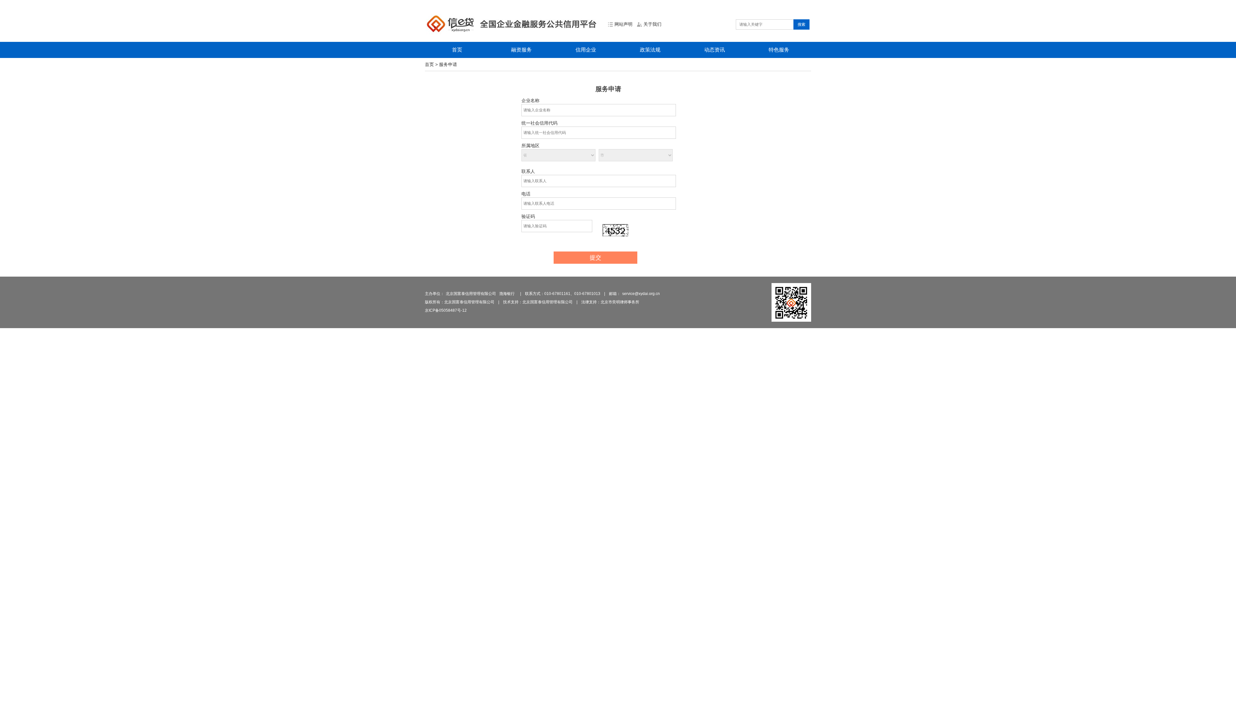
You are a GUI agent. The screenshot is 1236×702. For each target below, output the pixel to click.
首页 (457, 49)
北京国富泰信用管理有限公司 (471, 293)
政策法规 (650, 49)
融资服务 (521, 49)
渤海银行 (507, 293)
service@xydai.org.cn (641, 293)
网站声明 (623, 24)
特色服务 (779, 49)
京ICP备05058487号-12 (446, 310)
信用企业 (586, 49)
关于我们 (652, 24)
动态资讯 (714, 49)
